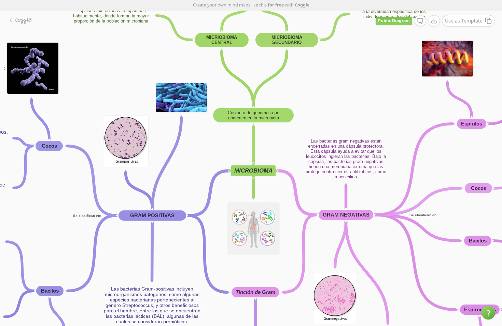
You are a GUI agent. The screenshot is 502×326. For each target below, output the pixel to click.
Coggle (302, 5)
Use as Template (464, 20)
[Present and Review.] (420, 21)
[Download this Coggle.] (434, 20)
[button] (488, 313)
